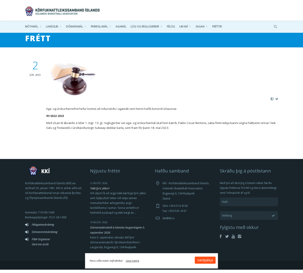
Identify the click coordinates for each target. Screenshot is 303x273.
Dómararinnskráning (44, 232)
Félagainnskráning (43, 225)
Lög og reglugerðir (145, 26)
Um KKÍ (183, 26)
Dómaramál (74, 26)
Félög (171, 26)
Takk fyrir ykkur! (99, 188)
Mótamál (31, 26)
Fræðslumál (99, 26)
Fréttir (217, 26)
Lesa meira (132, 261)
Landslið (52, 26)
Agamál (121, 26)
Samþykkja (205, 260)
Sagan (200, 26)
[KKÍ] (62, 10)
